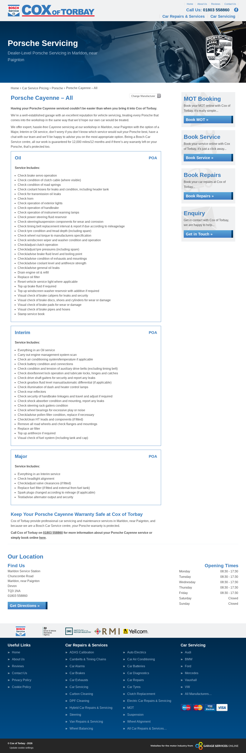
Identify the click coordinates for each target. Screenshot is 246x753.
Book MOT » (197, 120)
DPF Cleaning (79, 700)
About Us (202, 4)
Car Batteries (136, 666)
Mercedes (191, 673)
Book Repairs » (200, 196)
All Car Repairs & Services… (147, 728)
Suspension (135, 714)
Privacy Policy (21, 680)
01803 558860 (207, 10)
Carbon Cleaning (81, 693)
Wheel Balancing (81, 728)
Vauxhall (191, 680)
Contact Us (230, 4)
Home (190, 4)
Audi (188, 652)
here (42, 537)
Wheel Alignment (138, 721)
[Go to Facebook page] (236, 10)
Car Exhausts (79, 680)
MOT (130, 707)
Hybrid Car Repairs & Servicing (91, 707)
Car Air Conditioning (141, 659)
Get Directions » (25, 606)
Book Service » (199, 158)
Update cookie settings (21, 747)
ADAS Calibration (82, 652)
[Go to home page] (51, 10)
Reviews (215, 4)
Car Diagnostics (138, 673)
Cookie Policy (21, 687)
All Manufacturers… (198, 693)
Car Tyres (133, 687)
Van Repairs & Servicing (86, 721)
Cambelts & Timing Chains (88, 659)
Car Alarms (77, 666)
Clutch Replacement (141, 693)
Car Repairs (135, 680)
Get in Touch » (199, 234)
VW (187, 687)
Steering (75, 714)
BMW (188, 659)
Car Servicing (222, 16)
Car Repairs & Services (183, 16)
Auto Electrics (136, 652)
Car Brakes (77, 673)
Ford (188, 666)
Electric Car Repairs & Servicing (149, 700)
